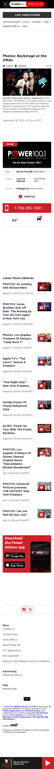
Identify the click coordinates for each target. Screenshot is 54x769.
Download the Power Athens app (15, 542)
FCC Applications (12, 650)
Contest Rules (10, 634)
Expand (9, 66)
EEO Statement (11, 655)
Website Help (10, 688)
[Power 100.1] (27, 4)
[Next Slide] (43, 84)
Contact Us (9, 629)
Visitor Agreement (12, 710)
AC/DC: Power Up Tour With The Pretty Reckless (17, 429)
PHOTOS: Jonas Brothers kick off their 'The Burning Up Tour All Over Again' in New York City (17, 311)
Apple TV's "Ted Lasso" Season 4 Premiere (14, 362)
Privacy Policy (33, 710)
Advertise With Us (11, 26)
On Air (26, 22)
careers (18, 715)
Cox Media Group (19, 706)
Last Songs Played (11, 22)
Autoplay (22, 66)
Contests (36, 22)
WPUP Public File (12, 645)
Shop (46, 22)
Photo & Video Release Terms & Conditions (26, 661)
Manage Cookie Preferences (17, 717)
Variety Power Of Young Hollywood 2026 (15, 406)
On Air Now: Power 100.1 (27, 162)
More (25, 26)
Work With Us (10, 639)
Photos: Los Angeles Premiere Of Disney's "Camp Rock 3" (17, 338)
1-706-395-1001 (28, 208)
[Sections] (5, 4)
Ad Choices (42, 713)
